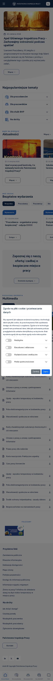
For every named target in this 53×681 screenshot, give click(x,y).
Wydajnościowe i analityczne (25, 354)
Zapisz (45, 371)
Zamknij (36, 371)
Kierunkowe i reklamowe (24, 347)
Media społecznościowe (24, 361)
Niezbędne (18, 340)
